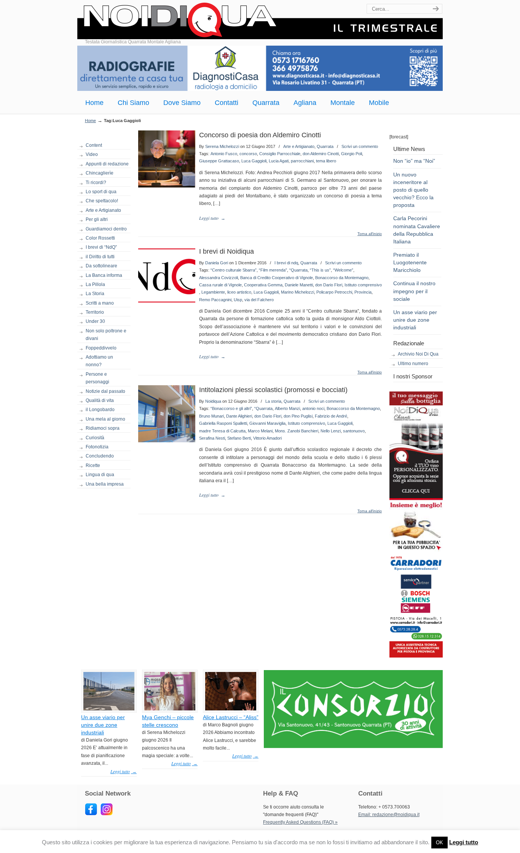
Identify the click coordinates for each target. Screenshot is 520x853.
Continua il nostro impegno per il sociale (414, 291)
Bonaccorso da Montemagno (341, 277)
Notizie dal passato (105, 391)
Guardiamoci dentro (106, 229)
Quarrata (325, 146)
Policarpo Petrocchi (334, 292)
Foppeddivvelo (101, 348)
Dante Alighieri (239, 416)
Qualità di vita (100, 400)
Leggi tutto (463, 842)
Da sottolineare (101, 265)
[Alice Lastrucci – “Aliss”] (230, 709)
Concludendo (100, 456)
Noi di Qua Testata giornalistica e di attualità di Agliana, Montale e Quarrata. (260, 20)
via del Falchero (259, 299)
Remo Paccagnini (215, 299)
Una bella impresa (105, 484)
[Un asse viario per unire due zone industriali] (108, 709)
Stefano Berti (239, 438)
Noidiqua (213, 401)
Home (90, 120)
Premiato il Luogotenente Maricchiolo (410, 262)
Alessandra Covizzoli (218, 277)
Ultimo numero (413, 363)
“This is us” (320, 270)
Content (94, 145)
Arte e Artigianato (103, 210)
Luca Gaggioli (253, 161)
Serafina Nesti (212, 438)
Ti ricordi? (96, 182)
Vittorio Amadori (267, 438)
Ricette (93, 465)
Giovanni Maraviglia (267, 423)
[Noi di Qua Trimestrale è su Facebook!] (91, 813)
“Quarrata (298, 270)
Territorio (95, 312)
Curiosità (95, 437)
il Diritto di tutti (100, 256)
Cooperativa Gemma (263, 285)
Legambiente (213, 292)
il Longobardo (100, 409)
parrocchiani (302, 161)
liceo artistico (239, 292)
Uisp (238, 299)
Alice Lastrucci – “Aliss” (230, 717)
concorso (248, 153)
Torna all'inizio (369, 234)
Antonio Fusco (224, 153)
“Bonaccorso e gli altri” (231, 408)
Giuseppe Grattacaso (219, 161)
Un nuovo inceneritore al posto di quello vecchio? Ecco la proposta (413, 190)
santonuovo (354, 431)
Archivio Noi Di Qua (418, 354)
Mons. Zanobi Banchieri (296, 431)
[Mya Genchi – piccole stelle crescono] (169, 709)
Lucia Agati (279, 161)
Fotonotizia (97, 447)
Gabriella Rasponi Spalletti (223, 423)
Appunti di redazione (107, 164)
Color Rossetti (100, 238)
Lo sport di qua (101, 191)
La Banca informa (104, 275)
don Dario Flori (328, 285)
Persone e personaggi (97, 378)
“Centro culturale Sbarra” (234, 270)
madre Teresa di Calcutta (222, 431)
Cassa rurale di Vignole (220, 285)
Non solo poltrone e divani (106, 334)
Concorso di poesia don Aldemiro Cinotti (260, 135)
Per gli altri (97, 219)
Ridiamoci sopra (103, 428)
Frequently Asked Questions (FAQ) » (300, 822)
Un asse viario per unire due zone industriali (415, 319)
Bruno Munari (211, 416)
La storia (273, 401)
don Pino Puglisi (298, 416)
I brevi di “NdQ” (101, 247)
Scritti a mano (100, 303)
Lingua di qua (100, 474)
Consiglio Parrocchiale (279, 153)
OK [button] (439, 842)
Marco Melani (260, 431)
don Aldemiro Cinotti (321, 153)
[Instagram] (106, 813)
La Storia (95, 293)
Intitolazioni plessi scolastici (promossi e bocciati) (273, 390)
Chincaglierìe (99, 173)
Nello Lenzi (331, 431)
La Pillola (95, 284)
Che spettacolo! (102, 200)
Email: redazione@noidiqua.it (389, 814)
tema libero (326, 161)
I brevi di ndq (286, 263)
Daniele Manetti (299, 285)
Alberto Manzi (287, 408)
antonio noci (313, 408)
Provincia (363, 292)
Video (92, 154)
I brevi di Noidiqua (226, 251)
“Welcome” (343, 270)
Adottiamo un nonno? (99, 360)
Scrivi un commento (359, 146)
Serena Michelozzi (222, 146)
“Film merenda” (273, 270)
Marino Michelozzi (297, 292)
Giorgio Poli (351, 153)
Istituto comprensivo (363, 285)
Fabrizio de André (331, 416)
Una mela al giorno (105, 419)
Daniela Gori (216, 263)
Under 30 (95, 321)
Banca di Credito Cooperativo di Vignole (276, 277)
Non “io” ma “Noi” (414, 161)
